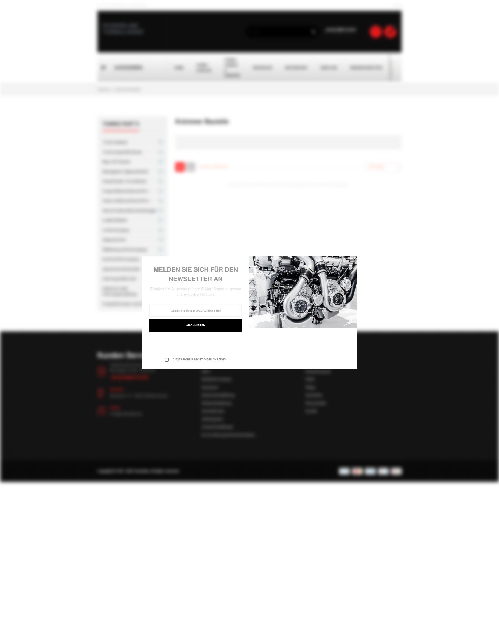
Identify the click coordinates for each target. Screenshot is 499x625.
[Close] (354, 259)
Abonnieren (195, 325)
